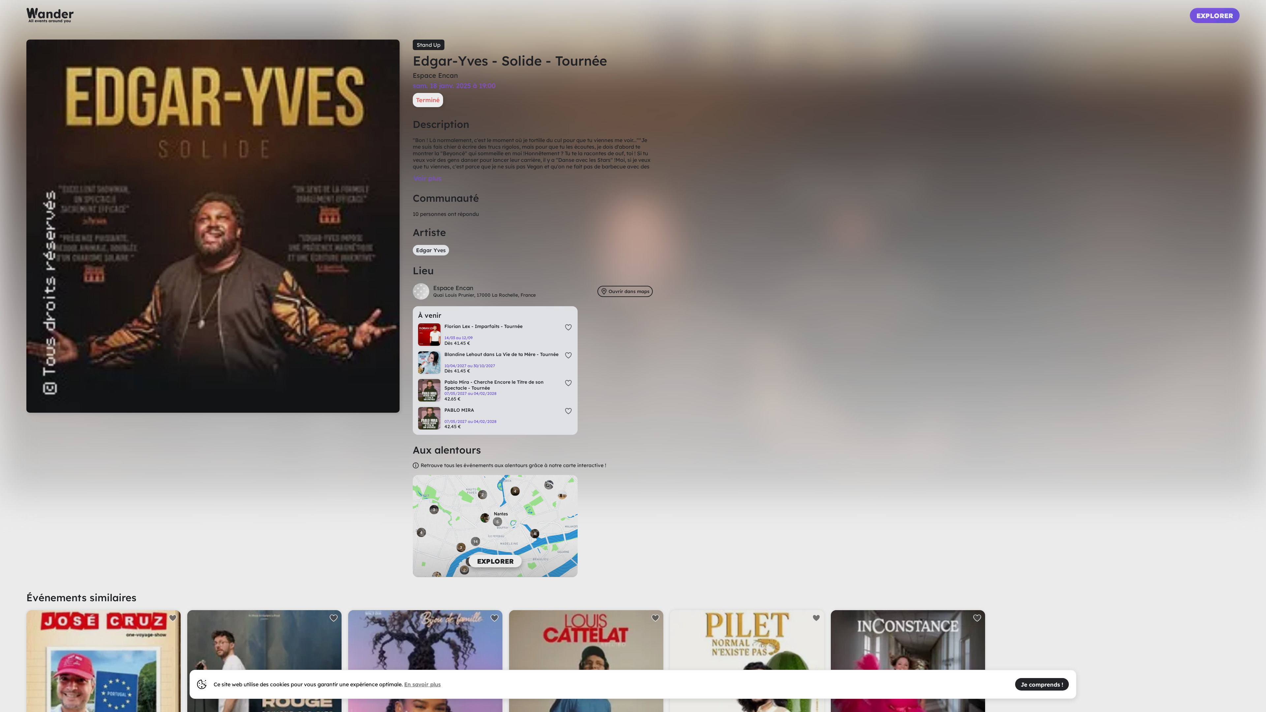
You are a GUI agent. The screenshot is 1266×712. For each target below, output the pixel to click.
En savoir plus (422, 684)
